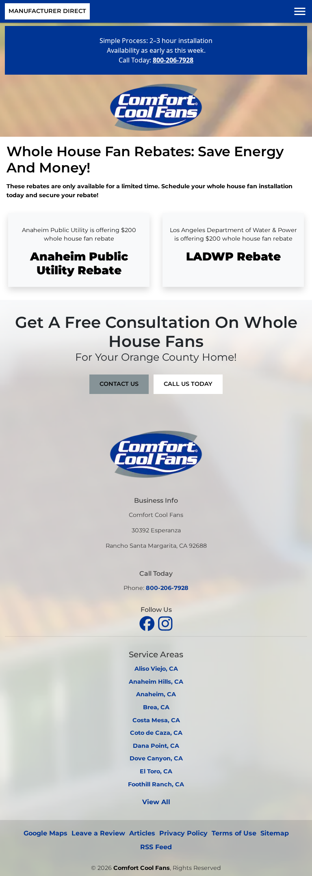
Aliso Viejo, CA (156, 668)
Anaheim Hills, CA (156, 681)
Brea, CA (156, 707)
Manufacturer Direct (47, 11)
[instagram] (165, 622)
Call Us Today (188, 383)
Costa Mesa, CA (156, 720)
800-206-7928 (167, 588)
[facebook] (148, 622)
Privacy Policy (183, 833)
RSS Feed (156, 847)
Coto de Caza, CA (156, 732)
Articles (142, 833)
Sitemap (274, 833)
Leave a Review (98, 833)
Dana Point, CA (156, 745)
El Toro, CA (156, 771)
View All (156, 802)
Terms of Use (234, 833)
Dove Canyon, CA (156, 758)
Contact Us (119, 383)
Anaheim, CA (156, 694)
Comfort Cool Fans (141, 868)
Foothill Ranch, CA (156, 784)
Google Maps (45, 833)
